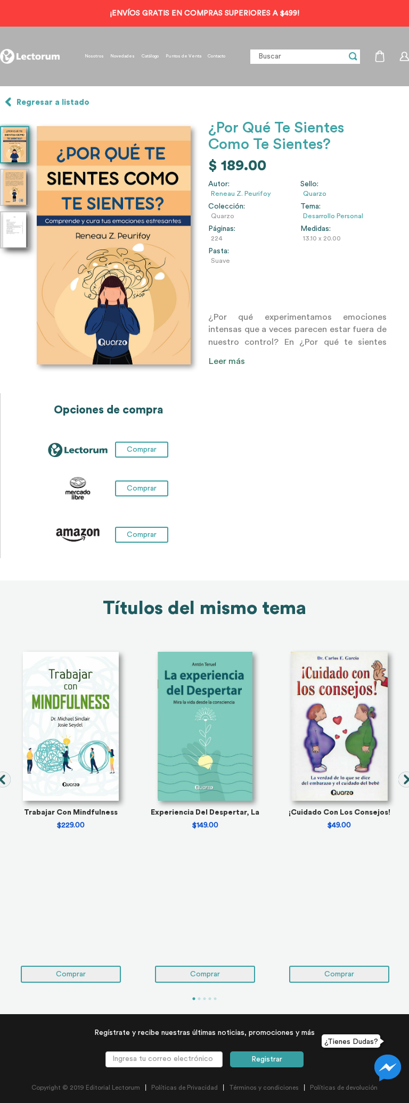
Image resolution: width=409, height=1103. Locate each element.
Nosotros (94, 56)
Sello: (309, 184)
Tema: (310, 206)
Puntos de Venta (183, 56)
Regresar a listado (53, 102)
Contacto (216, 56)
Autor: (219, 184)
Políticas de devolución (344, 1087)
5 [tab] (215, 998)
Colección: (226, 206)
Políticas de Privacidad (184, 1087)
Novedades (122, 56)
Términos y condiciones (264, 1087)
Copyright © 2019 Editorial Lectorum (85, 1087)
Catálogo (150, 56)
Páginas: (221, 229)
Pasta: (218, 251)
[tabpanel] (71, 817)
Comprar (142, 488)
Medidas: (315, 229)
